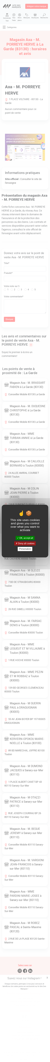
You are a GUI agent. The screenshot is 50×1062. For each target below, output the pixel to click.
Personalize (25, 549)
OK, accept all (26, 538)
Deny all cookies (26, 543)
